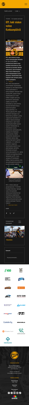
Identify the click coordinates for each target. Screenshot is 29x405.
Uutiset (7, 208)
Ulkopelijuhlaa (9, 240)
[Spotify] (17, 393)
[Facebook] (9, 393)
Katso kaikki (20, 221)
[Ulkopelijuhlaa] (14, 231)
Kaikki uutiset (8, 11)
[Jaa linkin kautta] (13, 213)
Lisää (16, 11)
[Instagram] (12, 393)
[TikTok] (20, 393)
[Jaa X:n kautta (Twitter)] (10, 213)
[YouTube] (14, 393)
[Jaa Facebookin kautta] (6, 213)
